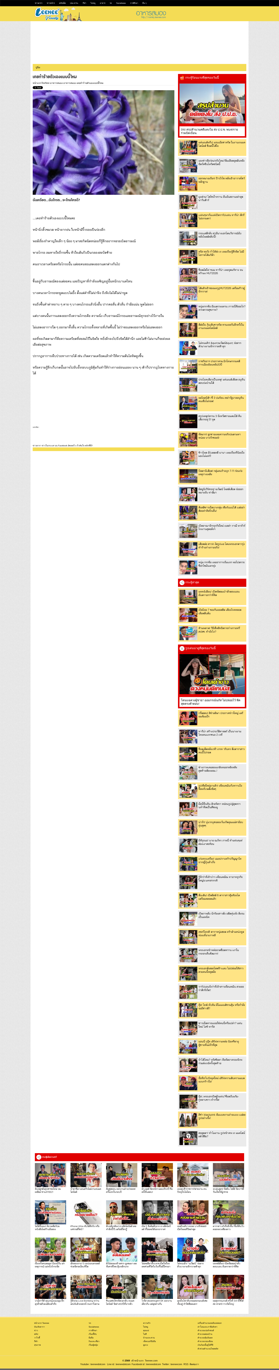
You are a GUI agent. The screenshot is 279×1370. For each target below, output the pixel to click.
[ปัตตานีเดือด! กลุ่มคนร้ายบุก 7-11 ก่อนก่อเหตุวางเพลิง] (188, 476)
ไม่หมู (93, 3)
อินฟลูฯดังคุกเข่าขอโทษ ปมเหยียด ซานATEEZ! (48, 1190)
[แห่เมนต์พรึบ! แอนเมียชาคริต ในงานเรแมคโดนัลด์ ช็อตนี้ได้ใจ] (188, 147)
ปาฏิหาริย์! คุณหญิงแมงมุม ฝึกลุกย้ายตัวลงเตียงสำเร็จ (49, 1302)
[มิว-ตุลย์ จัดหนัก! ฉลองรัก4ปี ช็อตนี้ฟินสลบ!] (157, 1175)
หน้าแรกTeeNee (41, 83)
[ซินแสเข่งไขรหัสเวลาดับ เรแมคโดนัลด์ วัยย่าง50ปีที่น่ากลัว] (121, 1287)
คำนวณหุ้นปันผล (205, 1337)
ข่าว (36, 1330)
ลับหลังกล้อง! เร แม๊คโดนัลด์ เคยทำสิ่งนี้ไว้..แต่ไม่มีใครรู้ (121, 1228)
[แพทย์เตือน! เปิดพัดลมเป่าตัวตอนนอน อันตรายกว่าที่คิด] (188, 597)
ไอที (145, 1334)
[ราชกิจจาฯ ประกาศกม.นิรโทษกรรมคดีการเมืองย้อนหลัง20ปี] (188, 366)
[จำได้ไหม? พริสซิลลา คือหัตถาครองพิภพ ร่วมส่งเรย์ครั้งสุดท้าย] (188, 1065)
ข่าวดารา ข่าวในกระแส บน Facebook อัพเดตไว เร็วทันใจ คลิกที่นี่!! (63, 445)
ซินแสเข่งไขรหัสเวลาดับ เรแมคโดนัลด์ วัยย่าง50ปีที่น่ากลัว (120, 1302)
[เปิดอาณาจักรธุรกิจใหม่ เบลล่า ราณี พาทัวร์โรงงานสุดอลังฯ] (188, 531)
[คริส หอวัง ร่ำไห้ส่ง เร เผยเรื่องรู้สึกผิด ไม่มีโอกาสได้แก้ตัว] (188, 257)
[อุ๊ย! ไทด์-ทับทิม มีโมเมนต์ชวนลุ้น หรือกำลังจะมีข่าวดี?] (188, 1010)
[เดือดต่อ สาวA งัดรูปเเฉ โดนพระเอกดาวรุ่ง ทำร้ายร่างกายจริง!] (188, 549)
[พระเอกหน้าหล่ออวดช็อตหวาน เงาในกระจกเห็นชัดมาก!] (188, 955)
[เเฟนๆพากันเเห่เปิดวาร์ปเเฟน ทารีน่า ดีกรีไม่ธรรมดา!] (188, 220)
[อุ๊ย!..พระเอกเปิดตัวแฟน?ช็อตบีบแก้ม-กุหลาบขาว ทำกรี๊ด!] (188, 1102)
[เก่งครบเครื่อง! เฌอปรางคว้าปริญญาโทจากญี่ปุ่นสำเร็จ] (188, 864)
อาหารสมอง (56, 83)
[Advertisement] (139, 41)
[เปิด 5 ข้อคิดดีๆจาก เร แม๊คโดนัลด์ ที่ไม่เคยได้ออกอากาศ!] (157, 1212)
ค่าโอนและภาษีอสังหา (207, 1327)
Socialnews (121, 3)
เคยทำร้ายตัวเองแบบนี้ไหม (90, 83)
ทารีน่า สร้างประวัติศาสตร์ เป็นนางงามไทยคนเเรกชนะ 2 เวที (219, 733)
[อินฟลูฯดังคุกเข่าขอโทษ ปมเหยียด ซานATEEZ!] (50, 1175)
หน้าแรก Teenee (41, 1323)
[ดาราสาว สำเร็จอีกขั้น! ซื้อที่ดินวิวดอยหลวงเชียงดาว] (228, 1212)
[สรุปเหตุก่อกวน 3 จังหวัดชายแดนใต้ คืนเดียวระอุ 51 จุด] (188, 421)
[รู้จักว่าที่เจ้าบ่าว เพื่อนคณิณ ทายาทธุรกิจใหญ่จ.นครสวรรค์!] (188, 882)
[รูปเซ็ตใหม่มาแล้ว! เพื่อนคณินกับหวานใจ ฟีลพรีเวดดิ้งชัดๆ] (188, 791)
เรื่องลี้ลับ (93, 1334)
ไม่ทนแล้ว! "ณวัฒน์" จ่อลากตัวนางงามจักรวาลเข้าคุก (190, 1265)
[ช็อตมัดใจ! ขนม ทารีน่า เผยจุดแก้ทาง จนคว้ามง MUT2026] (188, 275)
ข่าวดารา (38, 3)
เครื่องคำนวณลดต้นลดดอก (210, 1323)
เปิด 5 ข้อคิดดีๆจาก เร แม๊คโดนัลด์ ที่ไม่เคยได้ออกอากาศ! (156, 1228)
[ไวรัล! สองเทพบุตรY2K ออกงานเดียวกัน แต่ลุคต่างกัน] (157, 1287)
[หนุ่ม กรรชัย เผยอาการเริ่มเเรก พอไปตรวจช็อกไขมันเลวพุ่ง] (188, 567)
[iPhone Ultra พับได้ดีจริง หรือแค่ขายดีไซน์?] (86, 1212)
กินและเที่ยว (94, 1341)
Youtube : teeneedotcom (92, 1364)
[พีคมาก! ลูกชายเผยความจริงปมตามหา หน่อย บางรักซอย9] (188, 439)
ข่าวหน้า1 (51, 3)
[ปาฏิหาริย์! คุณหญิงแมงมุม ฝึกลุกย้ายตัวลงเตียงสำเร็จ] (50, 1287)
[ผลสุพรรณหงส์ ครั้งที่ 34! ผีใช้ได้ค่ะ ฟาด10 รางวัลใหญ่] (228, 1287)
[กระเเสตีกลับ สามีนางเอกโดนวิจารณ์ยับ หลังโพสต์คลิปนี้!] (188, 238)
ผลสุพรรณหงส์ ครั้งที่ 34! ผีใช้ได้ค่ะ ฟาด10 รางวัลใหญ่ (228, 1302)
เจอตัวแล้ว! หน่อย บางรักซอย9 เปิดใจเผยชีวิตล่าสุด (191, 1228)
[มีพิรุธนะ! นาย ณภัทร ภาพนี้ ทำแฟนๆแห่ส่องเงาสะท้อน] (188, 846)
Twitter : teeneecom (171, 1364)
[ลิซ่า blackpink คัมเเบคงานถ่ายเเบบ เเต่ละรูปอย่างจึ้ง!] (188, 1120)
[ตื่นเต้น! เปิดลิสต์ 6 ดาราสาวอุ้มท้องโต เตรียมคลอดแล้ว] (188, 900)
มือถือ (91, 1337)
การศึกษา (134, 3)
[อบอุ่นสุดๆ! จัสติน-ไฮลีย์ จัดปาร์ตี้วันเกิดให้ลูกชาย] (228, 1175)
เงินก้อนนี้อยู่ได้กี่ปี (205, 1345)
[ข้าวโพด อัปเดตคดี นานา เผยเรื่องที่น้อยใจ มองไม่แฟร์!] (188, 458)
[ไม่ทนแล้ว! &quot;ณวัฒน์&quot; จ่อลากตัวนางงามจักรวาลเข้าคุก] (188, 348)
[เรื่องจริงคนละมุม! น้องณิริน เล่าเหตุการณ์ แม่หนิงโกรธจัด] (50, 1250)
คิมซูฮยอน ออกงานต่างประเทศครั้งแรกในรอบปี (120, 1190)
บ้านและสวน (149, 1337)
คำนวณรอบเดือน (205, 1341)
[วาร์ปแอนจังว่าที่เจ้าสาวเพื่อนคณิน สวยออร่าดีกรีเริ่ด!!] (188, 992)
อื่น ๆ (144, 3)
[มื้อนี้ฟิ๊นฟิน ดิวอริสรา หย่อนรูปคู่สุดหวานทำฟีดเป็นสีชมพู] (188, 809)
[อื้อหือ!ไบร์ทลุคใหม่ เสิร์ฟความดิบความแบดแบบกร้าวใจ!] (188, 1083)
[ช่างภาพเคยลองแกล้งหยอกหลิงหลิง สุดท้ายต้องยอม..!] (188, 772)
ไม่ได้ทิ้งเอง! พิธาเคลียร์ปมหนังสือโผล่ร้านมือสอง (47, 1228)
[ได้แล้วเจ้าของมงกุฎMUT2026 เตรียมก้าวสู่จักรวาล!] (188, 293)
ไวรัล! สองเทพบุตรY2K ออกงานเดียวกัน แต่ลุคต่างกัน (157, 1302)
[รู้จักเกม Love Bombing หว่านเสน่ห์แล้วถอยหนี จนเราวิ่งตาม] (86, 1287)
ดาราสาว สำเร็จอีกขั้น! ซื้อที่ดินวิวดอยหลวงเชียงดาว (228, 1228)
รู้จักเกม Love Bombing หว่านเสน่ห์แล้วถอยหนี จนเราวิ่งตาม (84, 1302)
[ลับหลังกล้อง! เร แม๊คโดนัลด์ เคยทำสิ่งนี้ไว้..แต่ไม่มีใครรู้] (121, 1212)
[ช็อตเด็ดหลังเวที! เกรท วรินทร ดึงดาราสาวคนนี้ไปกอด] (188, 754)
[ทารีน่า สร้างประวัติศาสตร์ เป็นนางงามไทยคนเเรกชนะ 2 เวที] (188, 736)
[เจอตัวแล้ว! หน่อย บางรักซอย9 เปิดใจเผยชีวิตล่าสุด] (193, 1212)
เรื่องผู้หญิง (93, 1345)
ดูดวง (145, 1345)
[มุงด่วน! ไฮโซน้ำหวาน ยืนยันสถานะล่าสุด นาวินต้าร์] (188, 202)
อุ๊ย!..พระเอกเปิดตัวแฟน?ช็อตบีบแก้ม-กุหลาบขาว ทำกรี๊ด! (218, 1098)
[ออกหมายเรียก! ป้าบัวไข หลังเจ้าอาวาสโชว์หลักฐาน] (188, 183)
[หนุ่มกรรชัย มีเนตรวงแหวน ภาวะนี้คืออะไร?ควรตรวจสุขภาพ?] (188, 311)
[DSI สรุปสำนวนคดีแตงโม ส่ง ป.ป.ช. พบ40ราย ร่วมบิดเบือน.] (212, 104)
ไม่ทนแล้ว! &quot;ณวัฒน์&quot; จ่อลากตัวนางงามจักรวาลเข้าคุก (219, 344)
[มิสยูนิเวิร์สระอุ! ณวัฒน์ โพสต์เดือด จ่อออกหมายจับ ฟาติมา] (188, 494)
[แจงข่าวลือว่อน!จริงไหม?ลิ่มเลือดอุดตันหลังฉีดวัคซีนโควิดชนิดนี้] (188, 166)
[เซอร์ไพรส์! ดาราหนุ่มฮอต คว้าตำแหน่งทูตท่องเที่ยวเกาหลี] (188, 937)
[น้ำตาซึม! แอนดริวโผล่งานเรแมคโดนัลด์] (86, 1175)
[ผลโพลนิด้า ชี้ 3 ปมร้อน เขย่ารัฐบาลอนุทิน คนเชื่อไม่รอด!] (188, 403)
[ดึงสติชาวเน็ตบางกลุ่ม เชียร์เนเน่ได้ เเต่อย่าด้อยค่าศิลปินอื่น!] (188, 513)
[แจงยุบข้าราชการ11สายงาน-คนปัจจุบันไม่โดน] (193, 1175)
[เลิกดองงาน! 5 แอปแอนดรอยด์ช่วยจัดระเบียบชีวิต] (86, 1250)
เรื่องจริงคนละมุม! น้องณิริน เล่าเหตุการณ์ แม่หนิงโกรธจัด (50, 1265)
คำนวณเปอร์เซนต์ (206, 1330)
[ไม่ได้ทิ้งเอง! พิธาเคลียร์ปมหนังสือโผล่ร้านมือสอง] (50, 1212)
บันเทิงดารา (39, 1327)
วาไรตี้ (37, 1337)
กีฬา (84, 3)
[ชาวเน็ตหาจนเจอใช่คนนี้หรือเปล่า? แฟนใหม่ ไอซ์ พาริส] (188, 1028)
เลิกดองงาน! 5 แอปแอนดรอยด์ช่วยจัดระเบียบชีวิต (85, 1265)
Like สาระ (74, 3)
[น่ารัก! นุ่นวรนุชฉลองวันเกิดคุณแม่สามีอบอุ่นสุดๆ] (188, 827)
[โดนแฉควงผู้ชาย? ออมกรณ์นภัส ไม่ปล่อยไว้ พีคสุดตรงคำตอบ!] (212, 674)
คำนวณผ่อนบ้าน (205, 1334)
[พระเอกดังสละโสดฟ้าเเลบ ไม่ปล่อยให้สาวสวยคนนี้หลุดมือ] (188, 973)
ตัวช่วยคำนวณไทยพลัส (208, 1349)
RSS (186, 1364)
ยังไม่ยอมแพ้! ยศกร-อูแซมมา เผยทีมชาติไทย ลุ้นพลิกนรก (121, 1265)
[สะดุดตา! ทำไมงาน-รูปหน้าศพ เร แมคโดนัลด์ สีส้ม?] (188, 1138)
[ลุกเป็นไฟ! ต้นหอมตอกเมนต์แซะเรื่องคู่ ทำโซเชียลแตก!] (193, 1287)
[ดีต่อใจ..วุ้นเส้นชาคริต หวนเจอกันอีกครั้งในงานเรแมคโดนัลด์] (188, 330)
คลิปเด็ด (62, 3)
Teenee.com (151, 1360)
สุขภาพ (37, 1345)
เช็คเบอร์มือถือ (149, 1341)
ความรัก (146, 1323)
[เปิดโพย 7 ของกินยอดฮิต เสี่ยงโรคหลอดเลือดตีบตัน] (188, 615)
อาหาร (102, 3)
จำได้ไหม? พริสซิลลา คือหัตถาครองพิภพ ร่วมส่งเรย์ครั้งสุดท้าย (220, 1061)
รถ (111, 3)
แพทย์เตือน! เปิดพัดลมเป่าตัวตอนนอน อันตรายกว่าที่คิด (226, 1265)
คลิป (36, 1334)
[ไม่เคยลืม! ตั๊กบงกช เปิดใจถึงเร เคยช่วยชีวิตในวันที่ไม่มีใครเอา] (157, 1250)
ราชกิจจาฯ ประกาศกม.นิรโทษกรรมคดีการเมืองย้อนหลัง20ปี (219, 363)
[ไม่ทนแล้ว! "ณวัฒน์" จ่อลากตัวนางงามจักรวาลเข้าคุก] (193, 1250)
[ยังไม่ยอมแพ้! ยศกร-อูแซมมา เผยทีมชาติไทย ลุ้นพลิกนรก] (121, 1250)
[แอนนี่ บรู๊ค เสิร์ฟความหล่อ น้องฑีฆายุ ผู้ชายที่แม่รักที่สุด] (188, 1047)
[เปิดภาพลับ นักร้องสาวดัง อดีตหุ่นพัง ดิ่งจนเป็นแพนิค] (188, 919)
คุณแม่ (146, 1330)
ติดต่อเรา (193, 1364)
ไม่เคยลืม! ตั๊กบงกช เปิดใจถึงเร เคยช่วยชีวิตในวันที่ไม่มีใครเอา (156, 1265)
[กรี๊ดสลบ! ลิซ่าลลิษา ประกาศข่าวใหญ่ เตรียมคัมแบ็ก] (188, 718)
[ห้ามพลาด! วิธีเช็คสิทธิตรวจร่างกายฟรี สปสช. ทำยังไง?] (188, 633)
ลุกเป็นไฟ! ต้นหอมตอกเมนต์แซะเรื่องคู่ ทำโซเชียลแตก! (192, 1302)
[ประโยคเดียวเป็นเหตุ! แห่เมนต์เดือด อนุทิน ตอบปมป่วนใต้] (188, 385)
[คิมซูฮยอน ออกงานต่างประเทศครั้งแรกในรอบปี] (121, 1175)
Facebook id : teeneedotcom (145, 1364)
